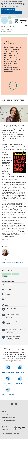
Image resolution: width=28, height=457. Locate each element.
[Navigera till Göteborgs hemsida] (21, 21)
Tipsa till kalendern (8, 394)
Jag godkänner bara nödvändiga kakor (11, 12)
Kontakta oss (20, 383)
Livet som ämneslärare (11, 308)
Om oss (4, 411)
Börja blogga (20, 372)
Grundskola (15, 274)
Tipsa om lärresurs (8, 372)
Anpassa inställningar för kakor (8, 16)
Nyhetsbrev (8, 383)
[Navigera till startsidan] (7, 20)
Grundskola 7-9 (6, 274)
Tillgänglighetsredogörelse (8, 420)
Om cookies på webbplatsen (9, 417)
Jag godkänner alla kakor (8, 9)
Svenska (5, 276)
